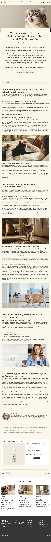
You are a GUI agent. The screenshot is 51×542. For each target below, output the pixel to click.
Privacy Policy (28, 524)
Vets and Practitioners (43, 526)
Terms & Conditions (29, 526)
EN (43, 2)
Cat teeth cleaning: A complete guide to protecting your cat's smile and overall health (8, 502)
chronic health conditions (35, 275)
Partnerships (41, 528)
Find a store (41, 522)
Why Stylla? (3, 526)
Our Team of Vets (29, 522)
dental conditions (23, 275)
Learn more (20, 510)
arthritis (11, 275)
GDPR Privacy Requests (30, 528)
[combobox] (42, 2)
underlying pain (40, 266)
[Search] (45, 2)
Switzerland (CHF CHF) (6, 535)
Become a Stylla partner (43, 524)
